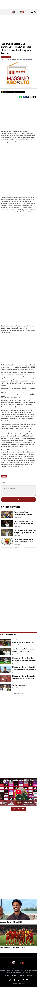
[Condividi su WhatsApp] (20, 97)
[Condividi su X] (27, 97)
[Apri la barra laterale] (2, 12)
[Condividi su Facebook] (24, 97)
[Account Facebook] (14, 980)
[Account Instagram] (18, 980)
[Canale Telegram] (27, 980)
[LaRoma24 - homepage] (18, 11)
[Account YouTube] (23, 980)
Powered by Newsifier (18, 983)
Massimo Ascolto (6, 57)
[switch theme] (32, 12)
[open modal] (35, 12)
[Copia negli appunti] (34, 97)
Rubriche (4, 476)
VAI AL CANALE (18, 809)
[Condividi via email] (31, 97)
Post (18, 499)
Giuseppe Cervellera (10, 59)
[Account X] (10, 980)
